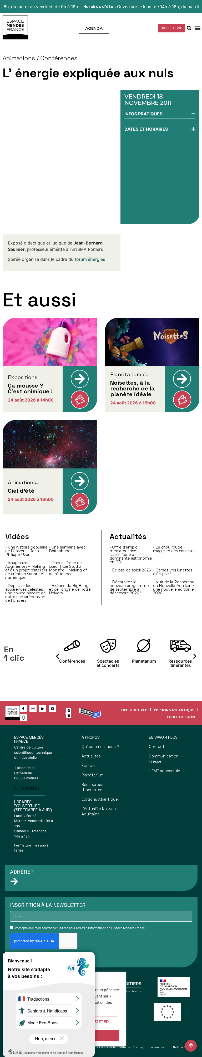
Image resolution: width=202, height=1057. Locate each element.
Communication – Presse (165, 758)
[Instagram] (33, 708)
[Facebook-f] (23, 708)
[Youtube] (52, 708)
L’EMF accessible (164, 770)
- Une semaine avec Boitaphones (67, 549)
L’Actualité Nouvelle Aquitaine (100, 811)
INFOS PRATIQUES (143, 113)
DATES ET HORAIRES (146, 129)
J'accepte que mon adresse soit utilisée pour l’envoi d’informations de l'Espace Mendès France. (80, 928)
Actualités (91, 756)
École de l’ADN (181, 717)
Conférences (58, 58)
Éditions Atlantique (174, 710)
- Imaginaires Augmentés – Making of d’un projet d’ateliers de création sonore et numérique (26, 570)
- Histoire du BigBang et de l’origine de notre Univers (70, 589)
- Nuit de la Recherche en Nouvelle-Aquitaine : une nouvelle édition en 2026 (174, 587)
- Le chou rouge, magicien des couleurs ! (174, 549)
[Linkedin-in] (42, 708)
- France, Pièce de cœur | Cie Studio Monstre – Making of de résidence (68, 568)
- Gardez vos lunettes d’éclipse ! (172, 572)
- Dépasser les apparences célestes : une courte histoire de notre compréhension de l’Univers (25, 593)
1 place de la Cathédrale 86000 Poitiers (26, 773)
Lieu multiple (134, 710)
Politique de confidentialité (105, 1047)
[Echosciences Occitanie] (68, 715)
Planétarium (93, 774)
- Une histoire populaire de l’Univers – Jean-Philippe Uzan (26, 551)
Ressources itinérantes (92, 787)
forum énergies (90, 259)
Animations (19, 58)
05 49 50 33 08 (26, 788)
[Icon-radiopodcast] (23, 717)
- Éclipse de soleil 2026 (130, 570)
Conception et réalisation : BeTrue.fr (159, 1047)
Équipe (88, 765)
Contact (156, 746)
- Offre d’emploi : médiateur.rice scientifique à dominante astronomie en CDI (131, 554)
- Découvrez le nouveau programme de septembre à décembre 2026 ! (129, 587)
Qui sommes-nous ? (100, 746)
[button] (197, 28)
